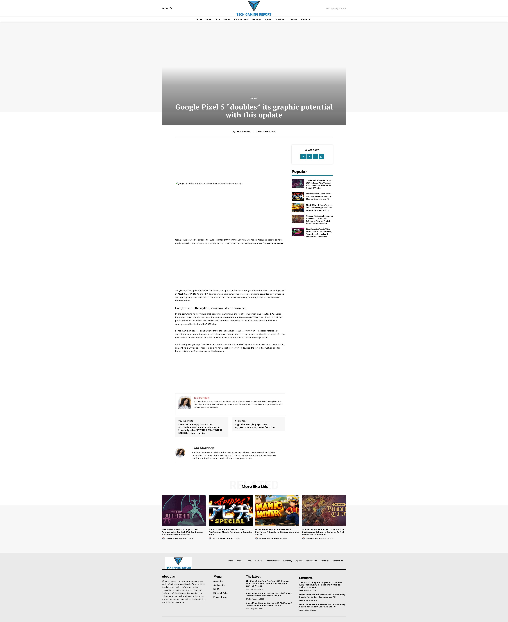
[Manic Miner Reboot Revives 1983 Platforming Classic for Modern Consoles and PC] (298, 196)
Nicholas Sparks (172, 538)
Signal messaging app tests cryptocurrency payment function (255, 426)
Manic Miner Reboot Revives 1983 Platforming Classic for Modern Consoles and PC (319, 196)
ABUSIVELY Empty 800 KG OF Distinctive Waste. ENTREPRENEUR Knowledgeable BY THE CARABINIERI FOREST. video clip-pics (200, 428)
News (254, 98)
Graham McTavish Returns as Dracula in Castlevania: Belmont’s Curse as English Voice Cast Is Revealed (319, 220)
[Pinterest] (315, 156)
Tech (248, 589)
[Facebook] (303, 156)
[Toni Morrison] (181, 452)
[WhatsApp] (321, 156)
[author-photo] (163, 538)
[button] (167, 8)
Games (248, 599)
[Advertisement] (230, 163)
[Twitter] (309, 156)
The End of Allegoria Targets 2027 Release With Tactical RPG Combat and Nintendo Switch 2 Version (319, 184)
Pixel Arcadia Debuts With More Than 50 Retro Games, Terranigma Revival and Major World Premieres (319, 233)
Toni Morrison (244, 132)
